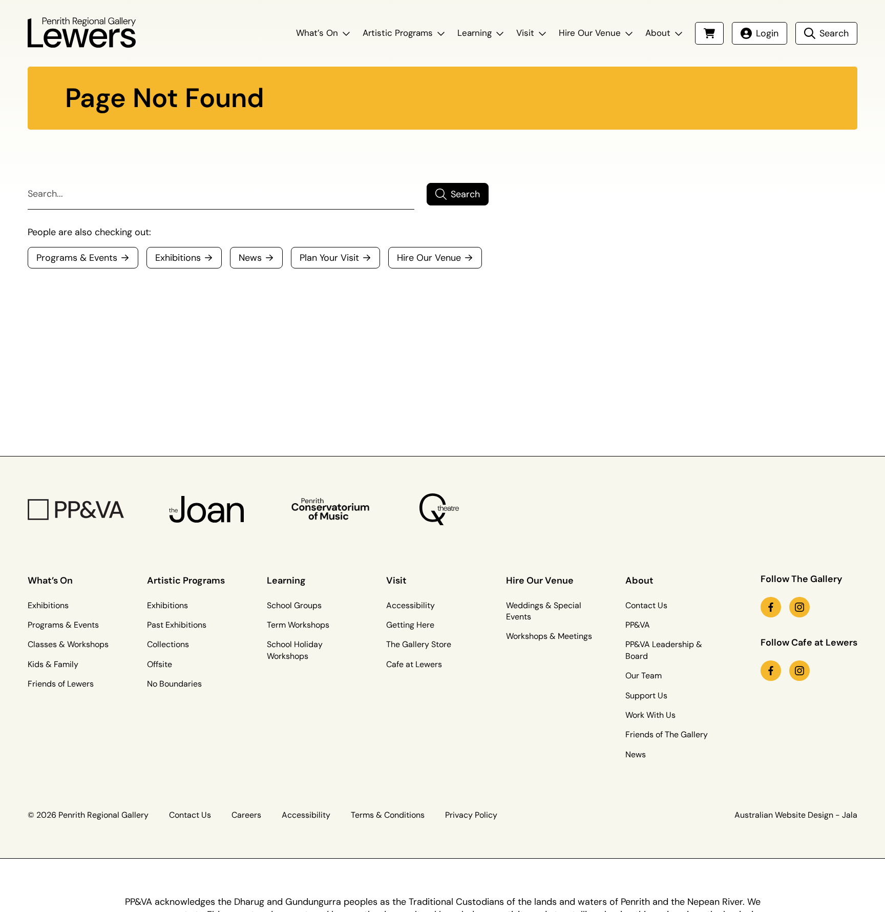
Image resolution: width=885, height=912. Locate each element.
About (657, 32)
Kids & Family (53, 664)
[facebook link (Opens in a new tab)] (771, 607)
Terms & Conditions (388, 815)
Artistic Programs (398, 32)
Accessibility (410, 605)
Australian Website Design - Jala (795, 815)
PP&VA (637, 624)
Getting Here (410, 624)
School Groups (294, 605)
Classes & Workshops (68, 644)
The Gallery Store (418, 644)
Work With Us (650, 715)
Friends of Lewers (61, 683)
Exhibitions (48, 605)
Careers (246, 815)
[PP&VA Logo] (76, 509)
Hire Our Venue (590, 32)
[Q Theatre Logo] (439, 509)
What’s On (317, 32)
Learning (474, 32)
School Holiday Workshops (295, 650)
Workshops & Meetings (549, 636)
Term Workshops (298, 624)
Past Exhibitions (176, 624)
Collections (168, 644)
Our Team (643, 675)
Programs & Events (63, 624)
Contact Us (646, 605)
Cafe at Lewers (414, 664)
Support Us (646, 695)
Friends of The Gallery (666, 734)
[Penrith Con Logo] (331, 509)
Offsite (159, 664)
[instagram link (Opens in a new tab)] (799, 607)
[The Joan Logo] (206, 509)
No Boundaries (174, 683)
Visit (525, 32)
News (635, 754)
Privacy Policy (471, 815)
